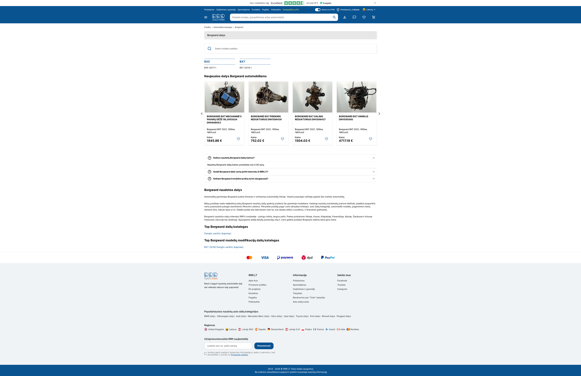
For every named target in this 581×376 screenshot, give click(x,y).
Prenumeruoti (264, 346)
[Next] (379, 114)
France (320, 329)
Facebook (342, 280)
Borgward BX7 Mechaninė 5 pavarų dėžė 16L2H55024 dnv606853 (224, 119)
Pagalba (265, 9)
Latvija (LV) (294, 329)
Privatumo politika (257, 284)
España (262, 329)
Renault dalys (329, 316)
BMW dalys (210, 316)
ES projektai (254, 289)
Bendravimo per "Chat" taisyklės (309, 297)
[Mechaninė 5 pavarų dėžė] (224, 97)
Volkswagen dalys (226, 316)
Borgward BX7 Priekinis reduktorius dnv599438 (266, 118)
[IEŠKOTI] (334, 17)
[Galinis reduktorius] (312, 97)
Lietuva (232, 329)
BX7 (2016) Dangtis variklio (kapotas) (223, 247)
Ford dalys (315, 316)
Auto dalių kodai (301, 301)
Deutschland (277, 329)
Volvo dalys (277, 316)
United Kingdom (216, 329)
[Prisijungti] (345, 17)
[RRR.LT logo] (219, 17)
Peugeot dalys (344, 316)
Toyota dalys (302, 316)
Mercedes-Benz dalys (259, 316)
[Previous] (202, 114)
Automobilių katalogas (222, 27)
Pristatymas (209, 9)
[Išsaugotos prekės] (364, 17)
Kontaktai (256, 9)
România (354, 329)
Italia (342, 329)
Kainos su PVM (328, 9)
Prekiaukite (276, 9)
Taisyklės (297, 293)
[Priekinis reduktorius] (268, 97)
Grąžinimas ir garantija (226, 9)
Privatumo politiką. (239, 354)
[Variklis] (356, 97)
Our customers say (259, 3)
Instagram (342, 289)
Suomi (332, 329)
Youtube (341, 284)
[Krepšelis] (374, 17)
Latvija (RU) (247, 329)
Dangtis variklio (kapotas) (217, 233)
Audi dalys (241, 316)
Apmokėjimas (244, 9)
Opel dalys (289, 316)
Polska (308, 329)
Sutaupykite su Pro (291, 9)
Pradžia (207, 27)
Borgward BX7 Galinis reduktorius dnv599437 (310, 118)
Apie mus (253, 280)
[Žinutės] (354, 17)
